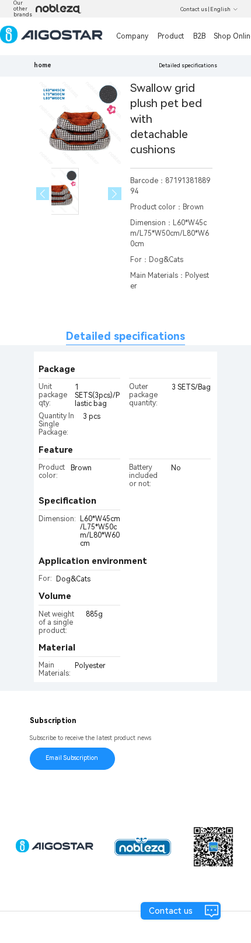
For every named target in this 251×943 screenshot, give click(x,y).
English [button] (220, 9)
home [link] (42, 65)
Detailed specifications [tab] (125, 336)
